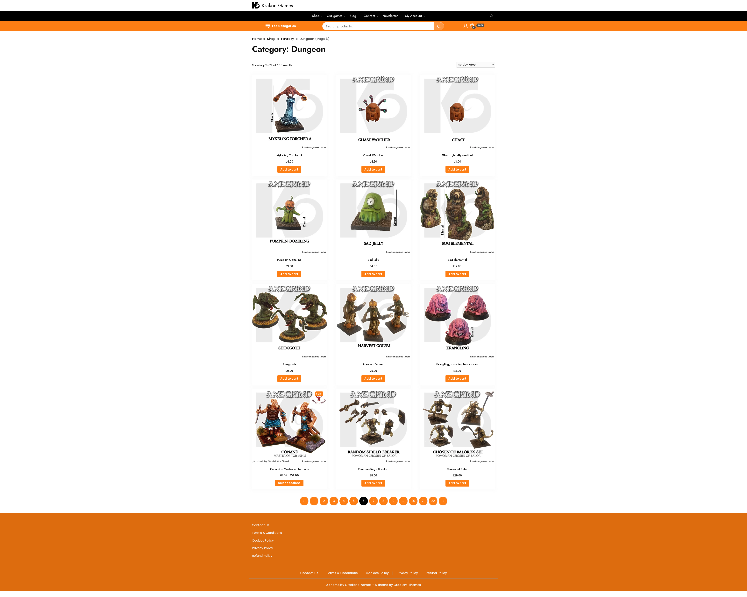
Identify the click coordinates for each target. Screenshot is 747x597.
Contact (369, 16)
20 (413, 501)
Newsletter (390, 16)
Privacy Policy (262, 548)
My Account (413, 16)
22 (433, 501)
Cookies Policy (263, 540)
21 (423, 501)
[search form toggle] (491, 16)
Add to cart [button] (289, 169)
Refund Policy (262, 555)
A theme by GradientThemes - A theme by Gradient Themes (373, 585)
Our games (334, 16)
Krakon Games (277, 5)
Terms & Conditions (267, 532)
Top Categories (284, 26)
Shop (315, 16)
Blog (353, 16)
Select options (289, 483)
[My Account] (466, 25)
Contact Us (260, 525)
